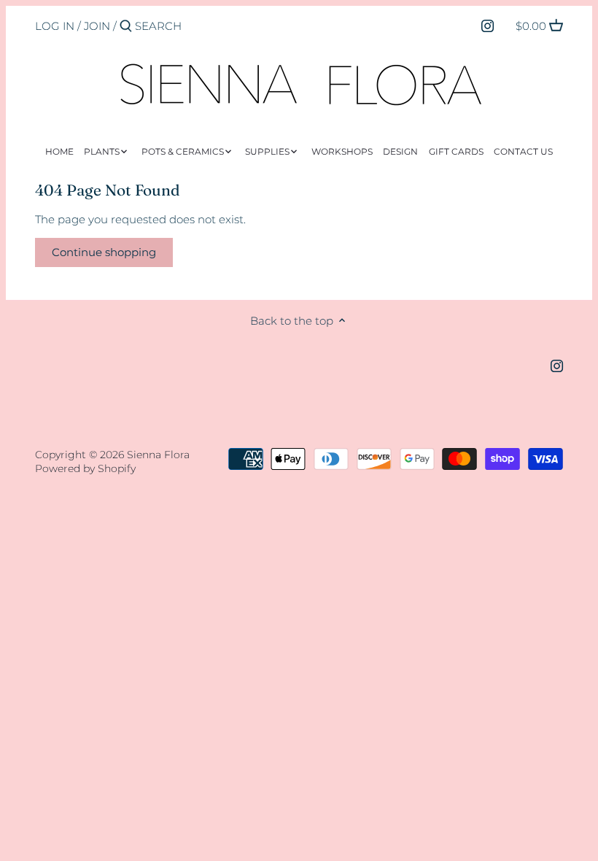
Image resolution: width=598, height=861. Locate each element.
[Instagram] (487, 25)
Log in (54, 26)
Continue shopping (104, 252)
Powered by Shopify (85, 468)
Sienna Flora (158, 454)
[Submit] (126, 26)
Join (97, 26)
